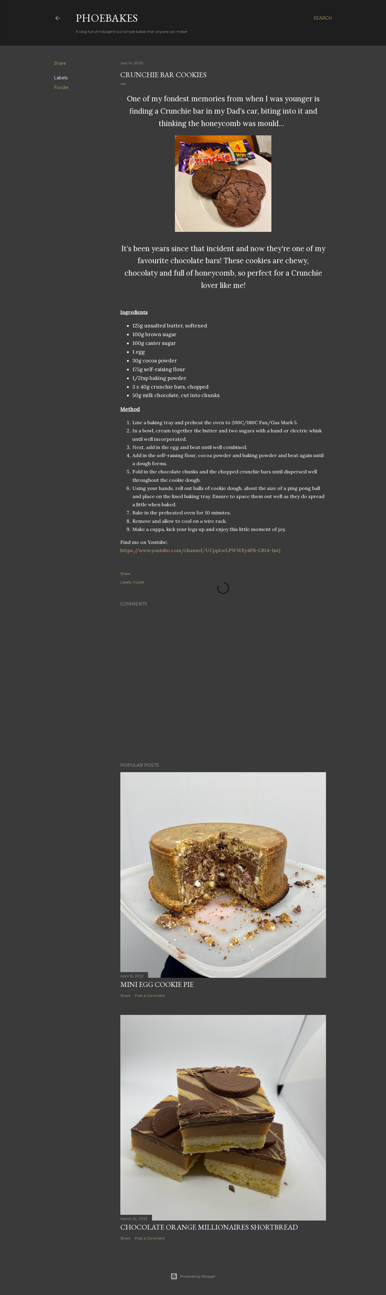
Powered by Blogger (198, 1276)
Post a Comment (150, 995)
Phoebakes (107, 18)
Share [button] (60, 63)
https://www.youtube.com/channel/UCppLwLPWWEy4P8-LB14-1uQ (200, 550)
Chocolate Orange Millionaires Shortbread (209, 1227)
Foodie (61, 87)
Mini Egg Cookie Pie (157, 984)
